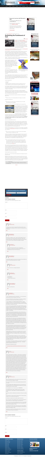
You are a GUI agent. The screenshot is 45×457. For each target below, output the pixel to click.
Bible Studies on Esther (20, 441)
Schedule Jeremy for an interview (33, 449)
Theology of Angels (7, 451)
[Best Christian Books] (34, 79)
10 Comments (26, 38)
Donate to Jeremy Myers (20, 453)
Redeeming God (10, 2)
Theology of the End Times (8, 452)
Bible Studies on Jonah (19, 443)
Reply (6, 230)
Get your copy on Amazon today (34, 47)
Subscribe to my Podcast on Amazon (34, 82)
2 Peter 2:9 (16, 162)
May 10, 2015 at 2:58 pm (11, 256)
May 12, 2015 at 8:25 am (12, 273)
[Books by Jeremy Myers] (34, 100)
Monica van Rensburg (12, 283)
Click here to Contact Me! (34, 450)
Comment (6, 417)
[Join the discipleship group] (29, 3)
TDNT (13, 143)
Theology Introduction (7, 441)
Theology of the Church (7, 450)
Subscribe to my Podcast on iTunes (34, 81)
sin (19, 162)
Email (6, 213)
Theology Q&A (7, 453)
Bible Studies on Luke (19, 445)
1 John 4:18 (13, 162)
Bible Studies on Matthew (20, 444)
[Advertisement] (22, 12)
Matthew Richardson (11, 234)
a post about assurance (12, 128)
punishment (18, 162)
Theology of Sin (9, 163)
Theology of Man (7, 444)
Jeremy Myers (11, 244)
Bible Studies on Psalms (20, 442)
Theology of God (22, 162)
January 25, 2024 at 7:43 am (12, 376)
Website (6, 216)
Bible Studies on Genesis (20, 440)
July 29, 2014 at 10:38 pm (11, 224)
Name (6, 425)
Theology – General (7, 440)
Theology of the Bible (7, 442)
